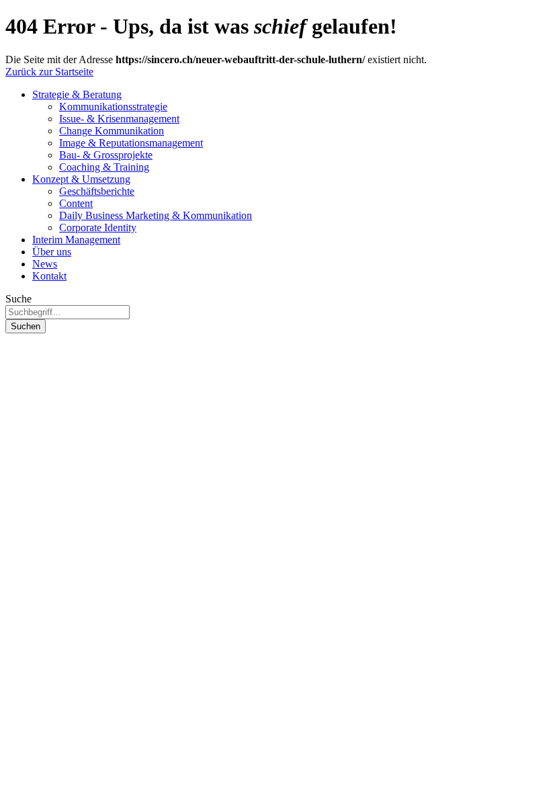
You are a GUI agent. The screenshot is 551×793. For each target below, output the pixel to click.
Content (76, 203)
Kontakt (49, 276)
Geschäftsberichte (96, 191)
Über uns (51, 251)
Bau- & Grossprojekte (106, 155)
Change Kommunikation (111, 130)
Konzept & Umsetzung (81, 179)
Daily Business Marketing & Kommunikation (155, 215)
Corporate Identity (97, 227)
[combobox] (67, 312)
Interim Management (76, 239)
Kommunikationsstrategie (113, 106)
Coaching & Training (104, 167)
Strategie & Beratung (77, 94)
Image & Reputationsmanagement (131, 143)
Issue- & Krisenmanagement (119, 118)
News (44, 263)
